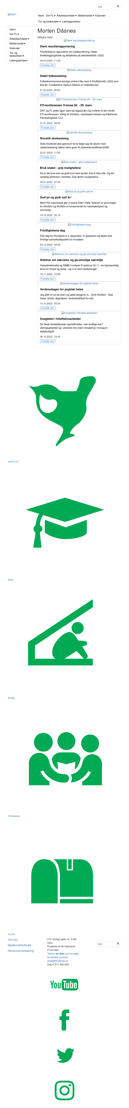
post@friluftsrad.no (57, 961)
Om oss (13, 939)
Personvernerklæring (21, 951)
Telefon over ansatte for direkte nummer (63, 955)
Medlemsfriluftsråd (19, 945)
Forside (47, 65)
